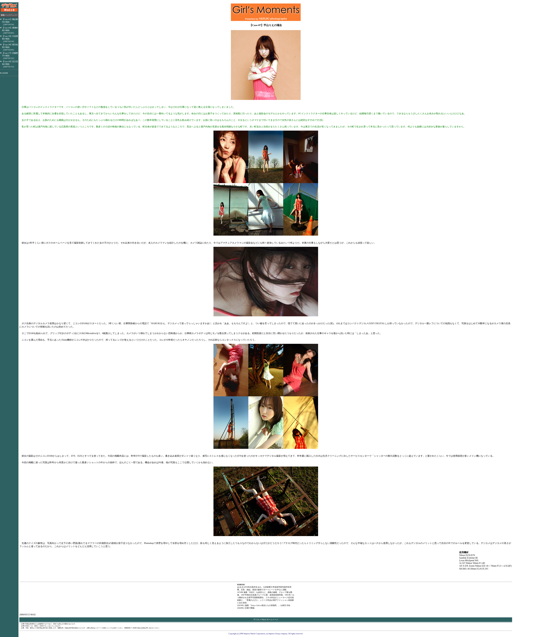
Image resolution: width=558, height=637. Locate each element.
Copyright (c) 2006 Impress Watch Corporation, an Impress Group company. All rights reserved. (265, 633)
